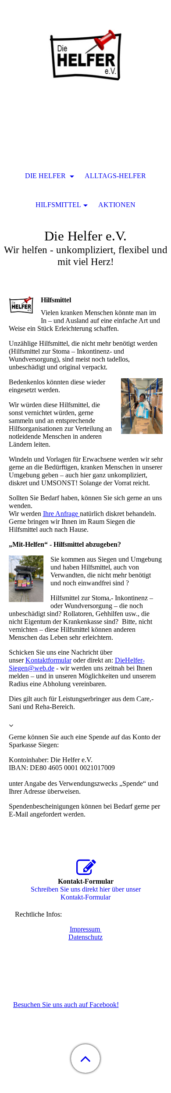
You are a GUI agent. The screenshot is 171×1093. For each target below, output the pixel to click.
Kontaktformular (48, 660)
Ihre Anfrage (61, 513)
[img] (85, 55)
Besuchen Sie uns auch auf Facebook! (66, 1004)
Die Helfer (46, 175)
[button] (85, 1058)
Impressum (86, 929)
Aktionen (116, 204)
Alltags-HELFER (115, 175)
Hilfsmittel (58, 204)
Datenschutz (85, 937)
